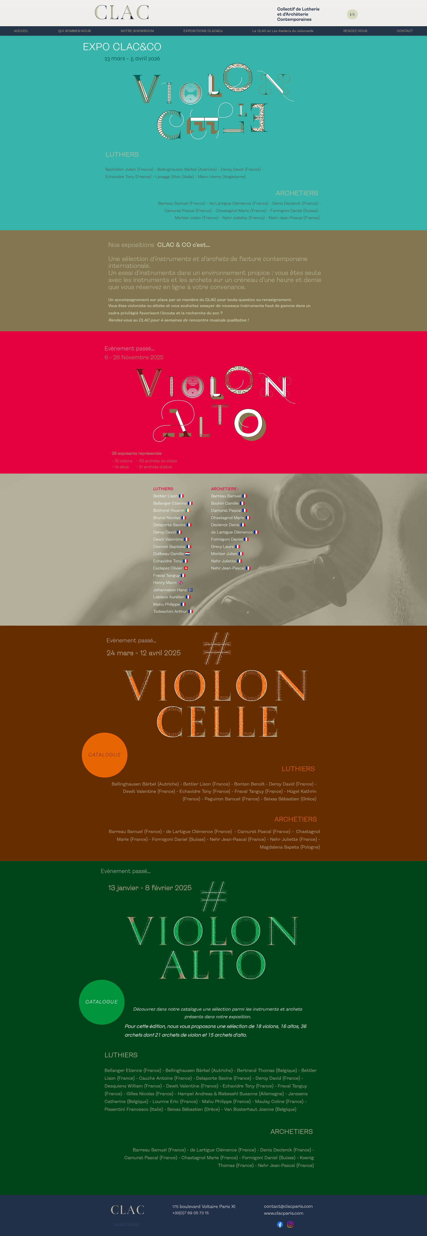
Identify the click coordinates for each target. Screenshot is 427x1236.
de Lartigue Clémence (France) (239, 203)
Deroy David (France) (241, 169)
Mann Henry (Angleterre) (222, 177)
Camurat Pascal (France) (188, 211)
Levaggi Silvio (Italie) (174, 177)
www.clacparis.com (283, 1213)
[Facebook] (280, 1224)
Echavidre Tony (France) (129, 177)
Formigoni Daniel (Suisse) (294, 211)
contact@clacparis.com (288, 1206)
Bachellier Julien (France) (130, 169)
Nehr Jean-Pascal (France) (294, 218)
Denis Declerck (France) (295, 203)
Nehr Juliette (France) (243, 218)
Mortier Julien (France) (197, 218)
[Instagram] (290, 1224)
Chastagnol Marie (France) (242, 211)
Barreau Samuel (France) (182, 203)
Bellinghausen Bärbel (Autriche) (187, 169)
